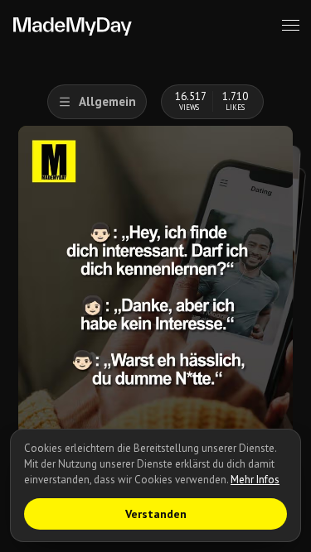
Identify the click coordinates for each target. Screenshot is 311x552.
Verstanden (156, 513)
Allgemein (107, 101)
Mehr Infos (255, 480)
